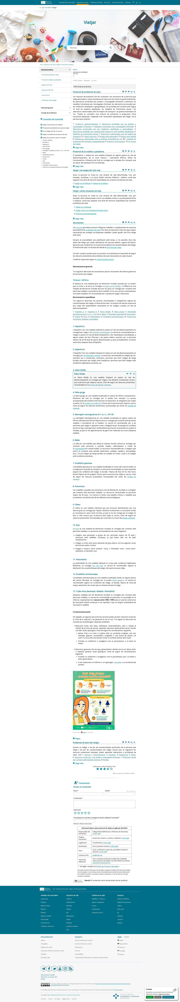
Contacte (121, 951)
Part (67, 930)
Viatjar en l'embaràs (83, 207)
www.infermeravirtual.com (101, 863)
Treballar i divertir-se (47, 926)
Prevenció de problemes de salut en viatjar (56, 128)
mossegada (79, 448)
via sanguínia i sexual (91, 355)
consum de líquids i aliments (100, 385)
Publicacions (79, 947)
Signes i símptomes (98, 902)
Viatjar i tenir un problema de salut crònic (92, 210)
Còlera (45, 159)
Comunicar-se (45, 923)
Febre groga (46, 148)
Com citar (93, 80)
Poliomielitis (46, 163)
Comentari (77, 798)
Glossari (120, 916)
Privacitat (43, 999)
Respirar (43, 902)
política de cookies (164, 994)
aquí (84, 732)
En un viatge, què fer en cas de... (53, 131)
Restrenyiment (99, 755)
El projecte (78, 937)
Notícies (119, 923)
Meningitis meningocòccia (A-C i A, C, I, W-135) (56, 150)
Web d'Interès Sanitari (48, 975)
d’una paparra (118, 580)
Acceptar (149, 997)
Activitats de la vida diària (67, 2)
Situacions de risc (97, 912)
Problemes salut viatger (49, 100)
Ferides (106, 760)
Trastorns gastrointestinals (86, 124)
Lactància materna (72, 926)
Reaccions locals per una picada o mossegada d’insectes (97, 757)
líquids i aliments (128, 518)
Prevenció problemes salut (50, 75)
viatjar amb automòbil (108, 136)
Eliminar (43, 912)
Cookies (50, 999)
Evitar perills (45, 919)
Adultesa (69, 906)
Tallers (119, 906)
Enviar (78, 880)
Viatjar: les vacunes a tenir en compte (54, 138)
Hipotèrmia (123, 755)
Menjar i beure (45, 906)
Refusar (157, 997)
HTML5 (43, 979)
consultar (118, 662)
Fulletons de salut (46, 947)
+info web (96, 834)
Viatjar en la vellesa (100, 183)
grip (77, 529)
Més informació (168, 997)
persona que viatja (114, 247)
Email (120, 791)
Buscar (121, 954)
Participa (43, 954)
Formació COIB (45, 957)
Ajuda (120, 940)
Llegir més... (78, 147)
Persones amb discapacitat (86, 214)
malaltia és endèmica (93, 403)
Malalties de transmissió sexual (85, 134)
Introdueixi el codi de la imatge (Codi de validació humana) (95, 818)
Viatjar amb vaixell (128, 136)
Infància (68, 899)
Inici (41, 64)
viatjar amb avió (90, 136)
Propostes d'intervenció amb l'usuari (52, 951)
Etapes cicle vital (47, 85)
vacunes (79, 227)
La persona (44, 899)
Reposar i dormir (46, 916)
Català (119, 937)
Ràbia (44, 152)
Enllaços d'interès (77, 80)
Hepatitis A (46, 142)
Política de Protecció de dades (107, 866)
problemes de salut (93, 230)
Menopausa (70, 916)
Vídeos (43, 940)
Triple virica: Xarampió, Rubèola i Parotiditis (55, 167)
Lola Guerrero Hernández (80, 72)
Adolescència (70, 902)
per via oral (97, 565)
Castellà (126, 937)
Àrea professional (117, 2)
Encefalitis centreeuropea (50, 165)
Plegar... (77, 738)
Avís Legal (57, 999)
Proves (94, 906)
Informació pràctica (67, 64)
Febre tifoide (46, 146)
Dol (67, 912)
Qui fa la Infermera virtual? (83, 944)
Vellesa (68, 909)
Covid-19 (120, 919)
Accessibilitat (79, 954)
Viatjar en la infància (82, 183)
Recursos (107, 2)
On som (77, 951)
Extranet (74, 999)
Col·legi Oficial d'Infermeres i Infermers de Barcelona (91, 957)
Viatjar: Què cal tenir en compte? (53, 125)
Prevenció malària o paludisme (51, 80)
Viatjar (58, 64)
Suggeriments (66, 999)
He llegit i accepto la (100, 866)
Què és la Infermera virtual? (83, 940)
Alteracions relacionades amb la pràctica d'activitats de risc (98, 139)
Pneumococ (46, 157)
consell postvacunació (105, 259)
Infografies (44, 944)
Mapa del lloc (123, 944)
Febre (133, 755)
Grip (44, 161)
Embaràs (69, 923)
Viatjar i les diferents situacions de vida (55, 134)
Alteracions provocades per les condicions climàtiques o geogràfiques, (103, 129)
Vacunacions (46, 95)
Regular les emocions (124, 902)
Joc (118, 912)
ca (136, 2)
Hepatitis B (46, 144)
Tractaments (96, 909)
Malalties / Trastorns (98, 899)
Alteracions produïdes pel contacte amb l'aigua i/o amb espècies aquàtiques (103, 131)
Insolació (111, 755)
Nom (75, 791)
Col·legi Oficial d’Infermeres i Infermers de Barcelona (65, 995)
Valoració (77, 810)
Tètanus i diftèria (47, 140)
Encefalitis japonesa (48, 154)
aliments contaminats (101, 332)
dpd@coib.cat (97, 855)
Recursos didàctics (123, 899)
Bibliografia (87, 80)
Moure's (43, 909)
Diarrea (87, 755)
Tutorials (128, 2)
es (140, 2)
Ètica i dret (120, 909)
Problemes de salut (96, 2)
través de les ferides (112, 286)
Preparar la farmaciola (116, 141)
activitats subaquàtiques (94, 141)
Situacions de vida (82, 2)
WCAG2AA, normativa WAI (49, 977)
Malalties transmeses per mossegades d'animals (114, 126)
